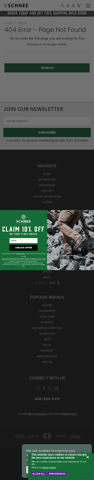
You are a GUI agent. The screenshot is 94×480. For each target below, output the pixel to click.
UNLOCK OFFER (23, 247)
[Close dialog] (91, 212)
